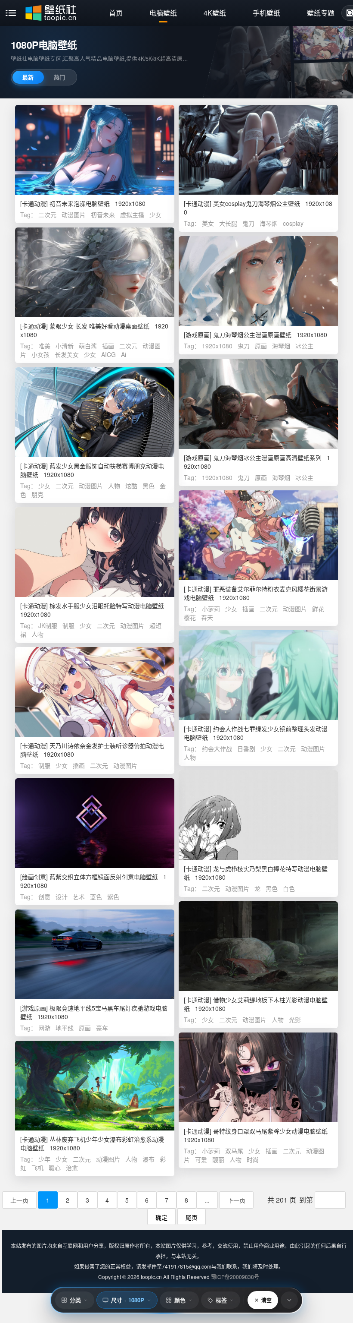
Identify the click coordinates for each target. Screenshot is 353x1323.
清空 (266, 1300)
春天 (207, 617)
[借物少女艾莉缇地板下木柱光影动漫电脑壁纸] (258, 946)
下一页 (236, 1200)
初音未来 (103, 214)
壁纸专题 (320, 13)
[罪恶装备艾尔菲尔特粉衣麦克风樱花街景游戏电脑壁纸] (258, 535)
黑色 (148, 485)
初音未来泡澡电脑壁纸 (80, 203)
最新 (28, 77)
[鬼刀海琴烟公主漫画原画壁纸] (258, 281)
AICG (108, 354)
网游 (44, 1027)
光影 (295, 1019)
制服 (68, 625)
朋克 (37, 494)
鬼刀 (248, 223)
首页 (116, 13)
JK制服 (47, 625)
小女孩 (40, 354)
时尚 (253, 1159)
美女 (208, 223)
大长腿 (228, 223)
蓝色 (96, 896)
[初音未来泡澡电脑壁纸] (94, 150)
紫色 (113, 896)
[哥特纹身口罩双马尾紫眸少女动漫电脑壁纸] (258, 1077)
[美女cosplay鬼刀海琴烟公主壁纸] (258, 150)
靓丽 (218, 1159)
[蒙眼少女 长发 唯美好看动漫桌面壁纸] (94, 272)
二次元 (47, 214)
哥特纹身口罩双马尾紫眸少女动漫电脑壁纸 (270, 1131)
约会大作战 (217, 748)
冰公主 (304, 345)
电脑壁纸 (163, 13)
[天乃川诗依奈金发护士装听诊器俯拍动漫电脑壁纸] (94, 692)
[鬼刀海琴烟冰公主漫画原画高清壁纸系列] (258, 403)
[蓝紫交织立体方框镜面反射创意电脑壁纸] (94, 823)
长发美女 (67, 354)
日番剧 (246, 748)
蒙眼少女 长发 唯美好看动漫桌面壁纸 (99, 326)
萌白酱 (88, 345)
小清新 (65, 345)
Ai (123, 354)
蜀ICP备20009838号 (235, 1276)
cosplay (293, 223)
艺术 (79, 896)
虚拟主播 (132, 214)
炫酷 (131, 485)
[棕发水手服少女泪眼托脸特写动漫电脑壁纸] (94, 552)
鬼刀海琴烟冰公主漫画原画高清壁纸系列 (267, 457)
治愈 (72, 1167)
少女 (155, 214)
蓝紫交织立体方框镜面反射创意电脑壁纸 (104, 876)
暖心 (55, 1167)
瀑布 (148, 1159)
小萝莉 (211, 608)
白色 (289, 888)
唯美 (44, 345)
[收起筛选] (289, 1300)
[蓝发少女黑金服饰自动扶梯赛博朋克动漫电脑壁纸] (94, 412)
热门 (59, 77)
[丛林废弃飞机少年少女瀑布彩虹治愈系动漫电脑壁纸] (94, 1085)
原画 (261, 345)
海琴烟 (269, 223)
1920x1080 (217, 345)
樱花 (190, 617)
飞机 (37, 1167)
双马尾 (234, 1150)
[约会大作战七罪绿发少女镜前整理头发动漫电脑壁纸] (258, 675)
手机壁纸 (266, 13)
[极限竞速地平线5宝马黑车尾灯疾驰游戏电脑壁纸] (94, 954)
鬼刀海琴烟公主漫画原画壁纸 (252, 334)
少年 (44, 1159)
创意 (44, 896)
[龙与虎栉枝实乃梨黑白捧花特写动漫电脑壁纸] (258, 815)
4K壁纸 (215, 13)
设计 (62, 896)
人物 (114, 485)
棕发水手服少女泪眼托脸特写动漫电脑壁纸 (107, 605)
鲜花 (318, 608)
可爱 (201, 1159)
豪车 (102, 1027)
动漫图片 (74, 214)
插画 (108, 345)
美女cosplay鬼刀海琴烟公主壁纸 (256, 203)
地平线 (65, 1027)
